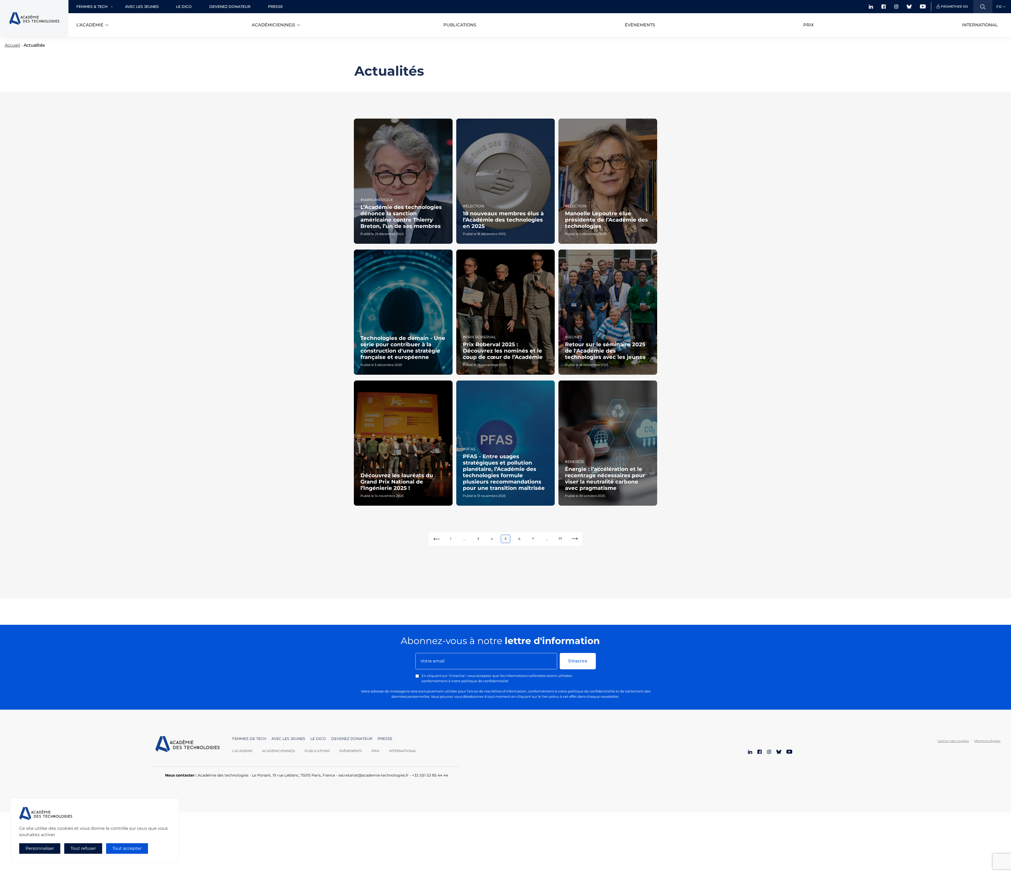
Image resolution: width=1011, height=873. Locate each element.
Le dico (184, 6)
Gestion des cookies (953, 741)
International (980, 24)
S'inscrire (577, 661)
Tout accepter (127, 848)
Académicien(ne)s (273, 24)
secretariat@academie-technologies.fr (373, 775)
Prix (808, 24)
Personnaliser (40, 848)
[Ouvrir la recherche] (982, 6)
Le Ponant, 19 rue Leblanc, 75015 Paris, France (293, 775)
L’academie (242, 751)
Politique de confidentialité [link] (33, 858)
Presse (275, 6)
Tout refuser (83, 848)
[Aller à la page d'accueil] (187, 744)
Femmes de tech (249, 738)
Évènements (640, 24)
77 (560, 539)
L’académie (89, 24)
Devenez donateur (229, 6)
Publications (459, 24)
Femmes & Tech (91, 6)
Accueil (12, 45)
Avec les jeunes (142, 6)
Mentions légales (987, 741)
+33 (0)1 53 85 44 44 (430, 775)
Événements (350, 751)
